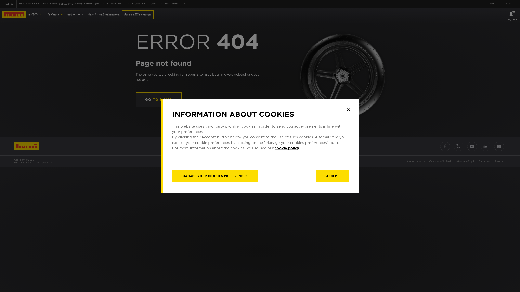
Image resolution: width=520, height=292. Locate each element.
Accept (332, 175)
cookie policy (287, 148)
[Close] (348, 109)
